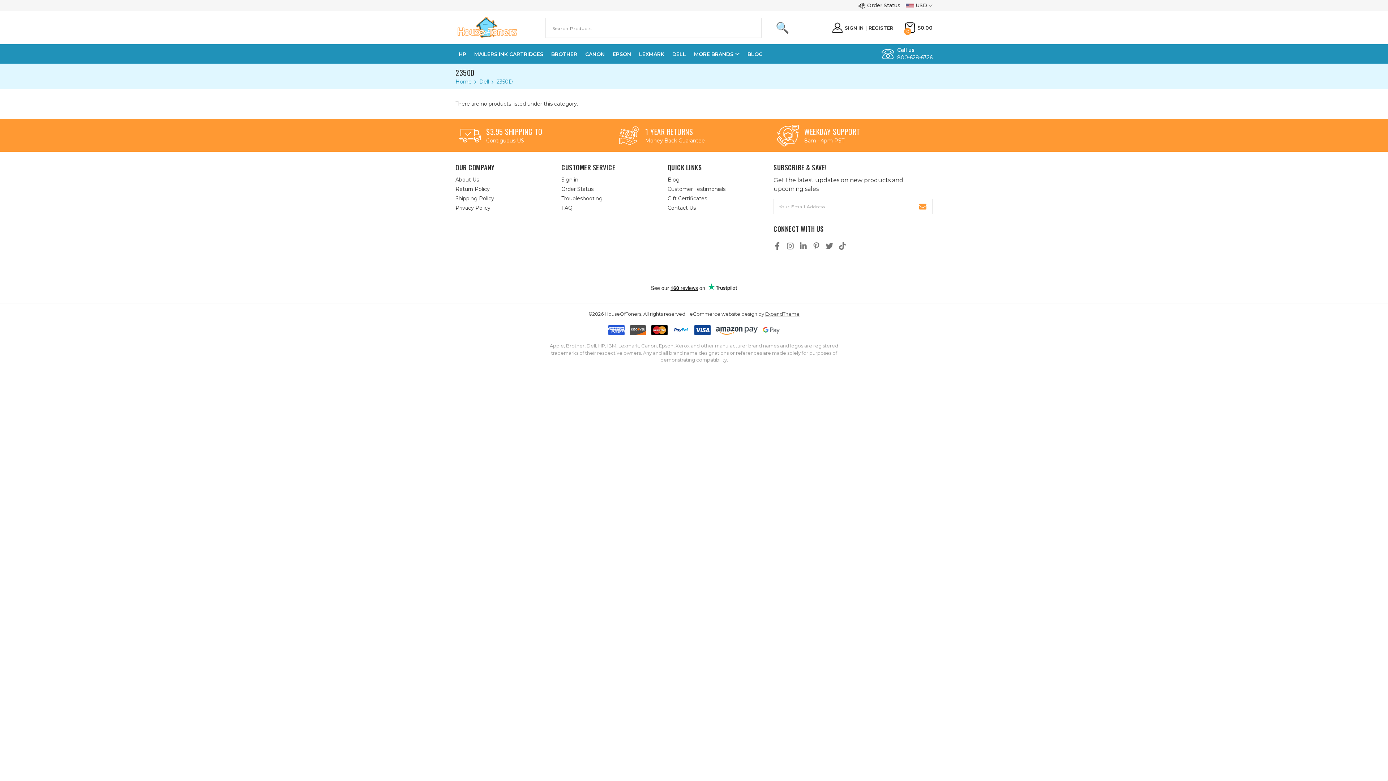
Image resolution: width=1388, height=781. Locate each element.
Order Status (883, 5)
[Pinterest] (816, 246)
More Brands (713, 54)
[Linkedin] (803, 246)
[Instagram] (790, 246)
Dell (679, 54)
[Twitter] (829, 246)
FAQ (567, 208)
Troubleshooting (582, 198)
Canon (595, 54)
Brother (564, 54)
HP (462, 54)
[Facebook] (777, 246)
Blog (755, 54)
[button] (702, 268)
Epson (622, 54)
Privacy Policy (472, 208)
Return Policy (472, 189)
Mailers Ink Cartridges (508, 54)
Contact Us (682, 208)
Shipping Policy (474, 198)
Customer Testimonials (696, 189)
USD (921, 5)
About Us (467, 179)
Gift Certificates (687, 198)
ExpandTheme (782, 314)
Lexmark (651, 54)
